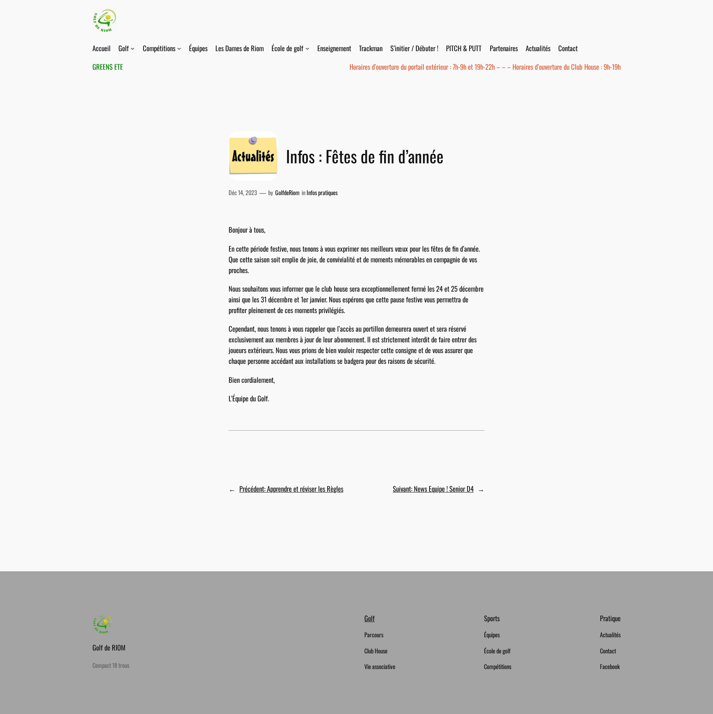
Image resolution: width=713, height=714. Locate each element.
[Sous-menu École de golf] (307, 48)
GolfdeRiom (287, 192)
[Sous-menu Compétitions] (179, 48)
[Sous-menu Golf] (132, 48)
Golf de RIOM (108, 647)
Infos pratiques (322, 192)
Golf (369, 618)
